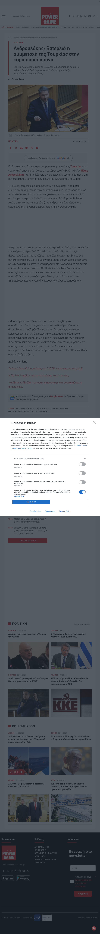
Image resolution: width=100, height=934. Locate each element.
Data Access (50, 511)
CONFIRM (31, 502)
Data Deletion (35, 511)
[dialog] (50, 467)
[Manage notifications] (94, 928)
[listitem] (50, 458)
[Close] (94, 423)
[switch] (82, 464)
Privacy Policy (64, 511)
